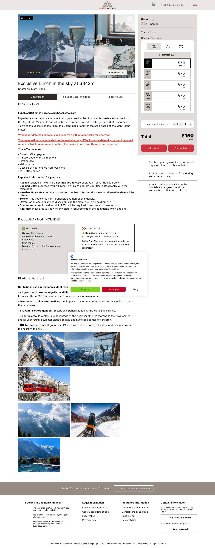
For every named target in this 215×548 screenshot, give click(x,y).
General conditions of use (95, 507)
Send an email (181, 529)
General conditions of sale (95, 511)
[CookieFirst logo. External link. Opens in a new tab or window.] (72, 256)
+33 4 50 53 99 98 (180, 517)
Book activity (181, 148)
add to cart (153, 148)
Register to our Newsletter (135, 488)
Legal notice (88, 516)
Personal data (89, 520)
